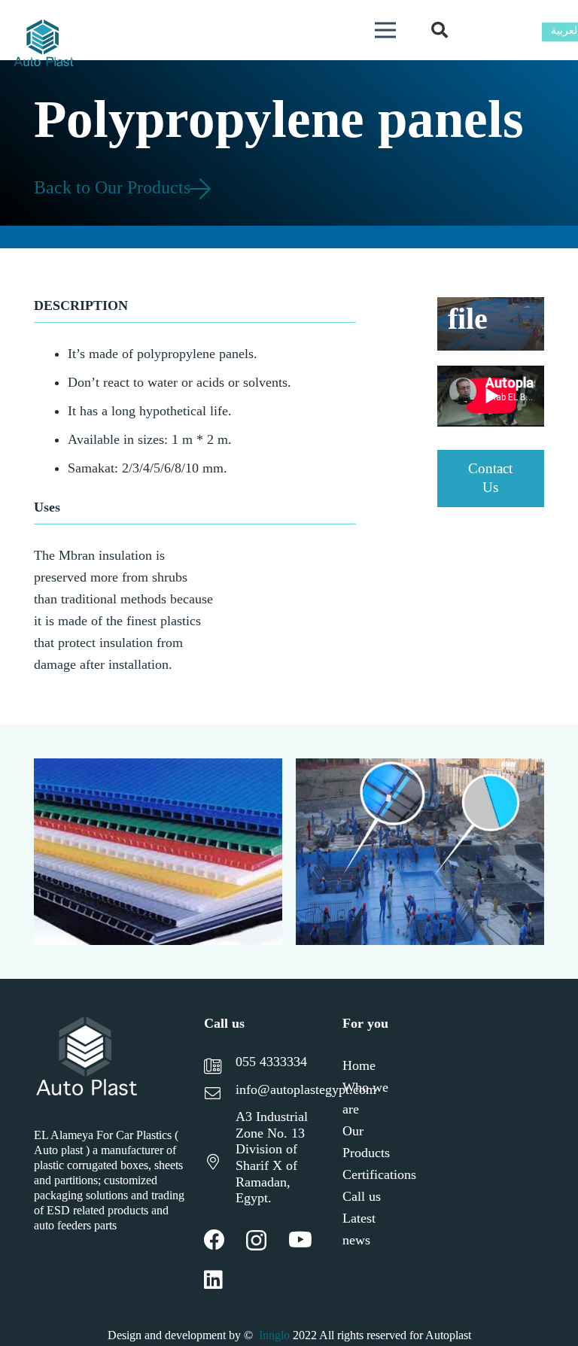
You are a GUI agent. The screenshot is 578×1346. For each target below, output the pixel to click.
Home (359, 1065)
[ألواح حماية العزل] (158, 851)
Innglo (274, 1335)
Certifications (379, 1174)
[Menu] (385, 30)
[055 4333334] (220, 1068)
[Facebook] (214, 1239)
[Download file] (491, 324)
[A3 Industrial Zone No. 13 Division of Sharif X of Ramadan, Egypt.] (220, 1163)
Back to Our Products (114, 187)
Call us (361, 1196)
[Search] (439, 30)
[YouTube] (300, 1239)
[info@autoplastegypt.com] (220, 1095)
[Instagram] (256, 1241)
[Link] (44, 45)
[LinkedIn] (213, 1279)
